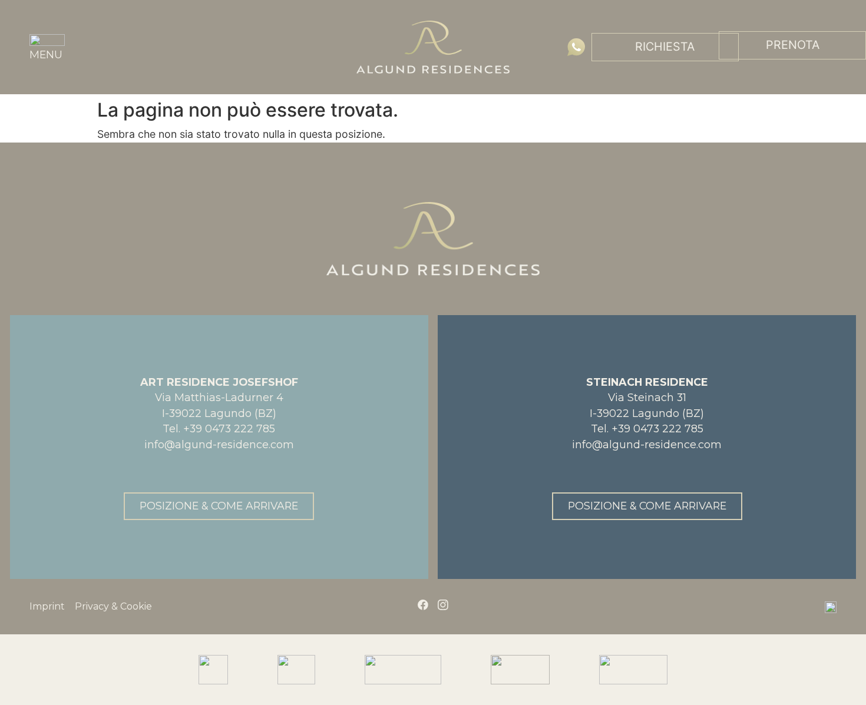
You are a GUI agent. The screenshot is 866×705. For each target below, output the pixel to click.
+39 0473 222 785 (229, 428)
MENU (45, 54)
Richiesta (665, 46)
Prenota (792, 45)
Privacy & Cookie (113, 606)
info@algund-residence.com (219, 444)
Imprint (47, 606)
